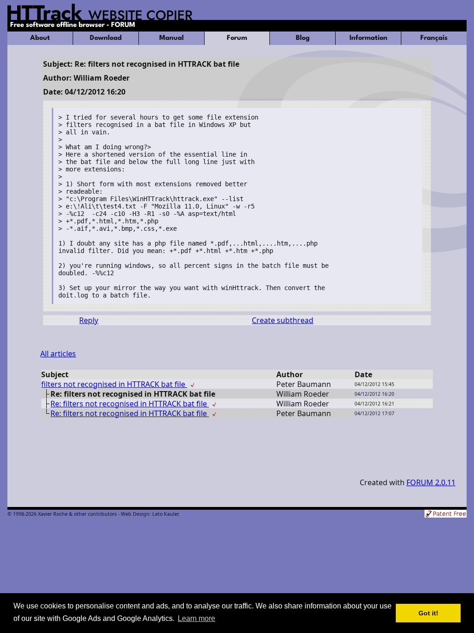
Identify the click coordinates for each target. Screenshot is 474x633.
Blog (303, 38)
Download (106, 38)
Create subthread (282, 320)
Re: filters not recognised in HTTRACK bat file (129, 404)
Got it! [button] (428, 613)
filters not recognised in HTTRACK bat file (114, 384)
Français (434, 38)
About (40, 38)
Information (368, 38)
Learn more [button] (196, 618)
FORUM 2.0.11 (430, 482)
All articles (58, 353)
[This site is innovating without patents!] (445, 514)
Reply (88, 320)
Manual (171, 38)
